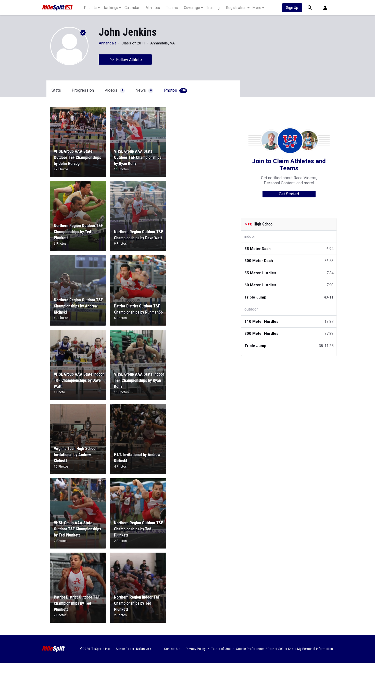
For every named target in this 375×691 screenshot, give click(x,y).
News (143, 90)
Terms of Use (221, 649)
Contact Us (172, 649)
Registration (236, 8)
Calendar (132, 8)
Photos (174, 90)
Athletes (153, 8)
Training (213, 8)
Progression (83, 90)
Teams (172, 8)
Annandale (108, 43)
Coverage (192, 8)
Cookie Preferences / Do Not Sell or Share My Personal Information (284, 649)
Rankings (110, 8)
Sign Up (292, 8)
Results (90, 8)
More (257, 8)
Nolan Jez (143, 649)
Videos (114, 90)
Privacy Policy (196, 649)
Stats (56, 90)
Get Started (289, 194)
